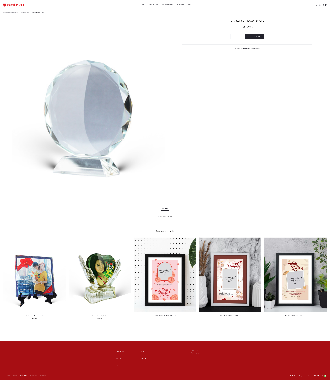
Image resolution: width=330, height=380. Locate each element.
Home (142, 5)
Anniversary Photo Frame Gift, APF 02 (230, 315)
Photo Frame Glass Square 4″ (34, 316)
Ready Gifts (119, 358)
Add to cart (256, 37)
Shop (189, 5)
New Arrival (119, 362)
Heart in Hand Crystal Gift (100, 316)
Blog (142, 351)
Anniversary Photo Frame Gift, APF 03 (165, 315)
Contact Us (144, 362)
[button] (162, 325)
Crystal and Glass (24, 12)
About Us (181, 5)
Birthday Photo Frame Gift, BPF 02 (295, 315)
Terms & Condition (12, 375)
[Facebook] (193, 352)
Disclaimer (43, 375)
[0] (323, 5)
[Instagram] (197, 352)
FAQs (142, 355)
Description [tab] (165, 208)
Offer (117, 365)
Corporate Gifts (153, 5)
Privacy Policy (23, 375)
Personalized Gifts (167, 5)
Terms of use (33, 375)
